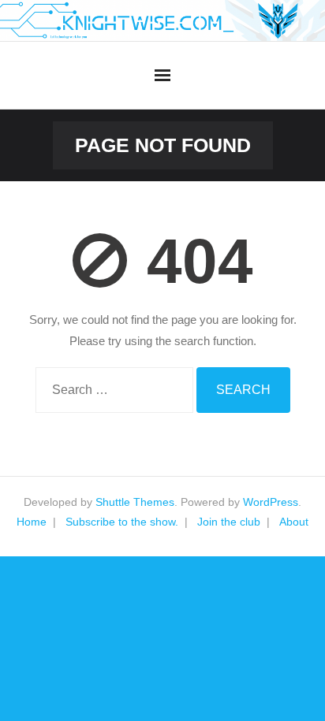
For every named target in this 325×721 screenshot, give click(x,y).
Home (32, 521)
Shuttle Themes (134, 502)
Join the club (228, 521)
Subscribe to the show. (121, 521)
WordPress (270, 502)
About (293, 521)
